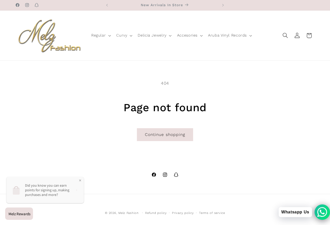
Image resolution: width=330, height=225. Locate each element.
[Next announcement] (223, 5)
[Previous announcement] (107, 5)
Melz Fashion (128, 213)
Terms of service (212, 213)
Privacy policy (183, 213)
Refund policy (156, 213)
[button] (100, 35)
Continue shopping (165, 134)
